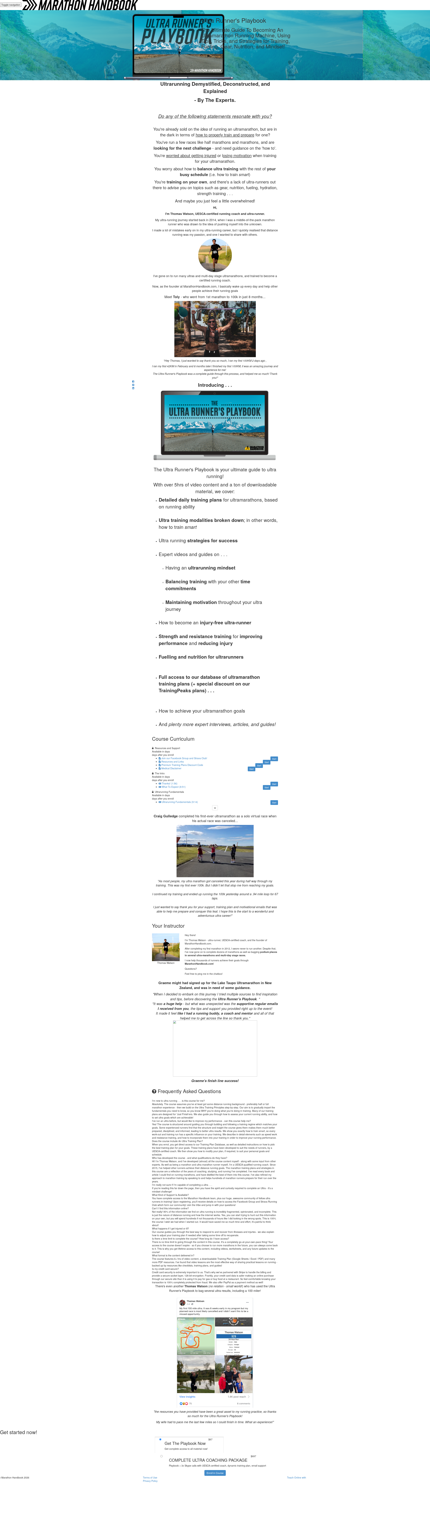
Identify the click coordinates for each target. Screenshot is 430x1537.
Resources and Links (172, 761)
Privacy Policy (150, 1481)
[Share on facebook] (133, 381)
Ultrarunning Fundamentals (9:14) (180, 802)
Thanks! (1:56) (169, 783)
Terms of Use (150, 1477)
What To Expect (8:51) (174, 786)
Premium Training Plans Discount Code (182, 765)
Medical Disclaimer (171, 768)
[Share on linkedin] (133, 388)
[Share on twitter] (133, 384)
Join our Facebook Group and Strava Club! (184, 758)
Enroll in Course (215, 1473)
